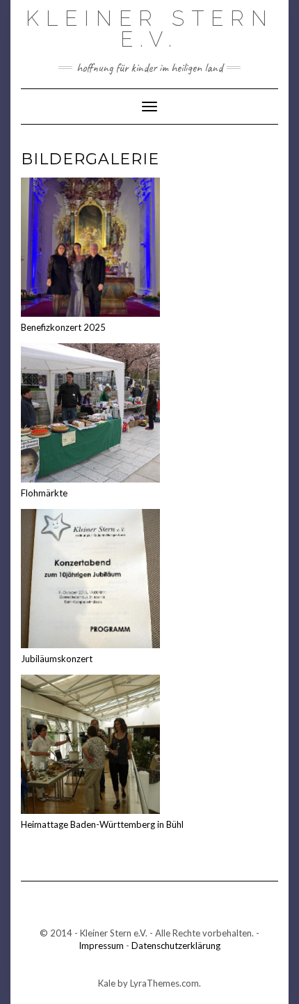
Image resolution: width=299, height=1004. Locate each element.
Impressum (101, 945)
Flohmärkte (44, 493)
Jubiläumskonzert (56, 658)
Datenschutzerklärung (175, 945)
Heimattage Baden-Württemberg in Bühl (102, 824)
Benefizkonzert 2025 (63, 327)
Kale (106, 983)
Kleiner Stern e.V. (150, 29)
